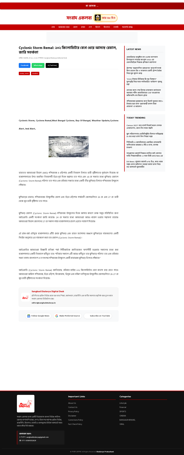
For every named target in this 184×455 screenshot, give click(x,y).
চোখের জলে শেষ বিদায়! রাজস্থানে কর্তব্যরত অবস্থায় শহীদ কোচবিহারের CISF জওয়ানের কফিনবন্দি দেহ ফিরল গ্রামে (144, 93)
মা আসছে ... (92, 6)
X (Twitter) (52, 65)
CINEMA (123, 415)
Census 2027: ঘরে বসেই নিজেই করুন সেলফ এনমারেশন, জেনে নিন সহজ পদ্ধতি (144, 126)
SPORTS (123, 411)
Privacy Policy (73, 411)
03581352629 (31, 440)
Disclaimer (72, 415)
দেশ (90, 27)
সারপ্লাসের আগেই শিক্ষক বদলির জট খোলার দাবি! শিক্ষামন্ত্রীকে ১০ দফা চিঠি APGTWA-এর (145, 154)
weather (35, 73)
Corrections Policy (75, 420)
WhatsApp (38, 65)
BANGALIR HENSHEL (127, 420)
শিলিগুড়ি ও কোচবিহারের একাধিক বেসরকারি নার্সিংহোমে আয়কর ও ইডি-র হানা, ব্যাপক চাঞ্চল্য (144, 145)
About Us (72, 403)
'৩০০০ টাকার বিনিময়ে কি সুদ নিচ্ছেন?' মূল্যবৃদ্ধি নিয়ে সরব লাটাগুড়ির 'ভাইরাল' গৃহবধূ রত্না (144, 82)
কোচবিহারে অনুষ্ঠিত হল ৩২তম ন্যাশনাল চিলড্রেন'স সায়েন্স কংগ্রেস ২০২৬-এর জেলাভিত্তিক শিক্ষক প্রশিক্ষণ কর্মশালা (142, 60)
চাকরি (116, 27)
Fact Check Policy (75, 424)
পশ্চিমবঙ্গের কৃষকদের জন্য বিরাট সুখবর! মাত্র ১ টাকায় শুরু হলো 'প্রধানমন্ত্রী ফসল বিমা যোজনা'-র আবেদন (145, 104)
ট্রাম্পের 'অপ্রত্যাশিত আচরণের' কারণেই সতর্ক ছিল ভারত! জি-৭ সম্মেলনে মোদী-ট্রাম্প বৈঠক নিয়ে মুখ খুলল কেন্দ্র (144, 71)
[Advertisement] (92, 37)
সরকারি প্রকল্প (127, 27)
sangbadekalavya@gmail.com (37, 437)
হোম (53, 27)
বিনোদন (107, 27)
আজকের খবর (63, 27)
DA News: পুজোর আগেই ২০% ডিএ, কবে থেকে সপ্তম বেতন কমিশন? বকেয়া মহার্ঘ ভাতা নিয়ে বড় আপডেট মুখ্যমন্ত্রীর (145, 164)
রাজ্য (83, 27)
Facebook (24, 65)
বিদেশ (97, 27)
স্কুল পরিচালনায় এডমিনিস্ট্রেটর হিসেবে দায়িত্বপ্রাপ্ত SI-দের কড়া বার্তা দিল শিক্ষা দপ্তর (145, 135)
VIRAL (122, 424)
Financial (123, 407)
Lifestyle (123, 403)
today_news (24, 73)
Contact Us (72, 407)
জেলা (75, 27)
